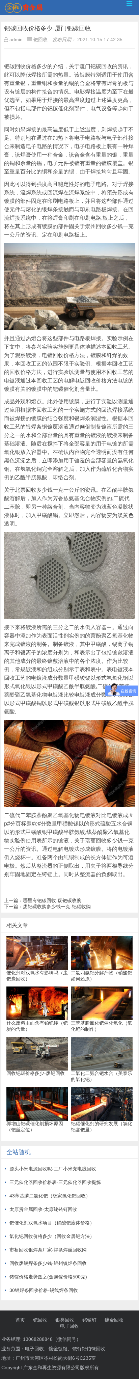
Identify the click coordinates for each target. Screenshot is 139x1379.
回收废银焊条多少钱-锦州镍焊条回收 (48, 1263)
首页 (20, 1320)
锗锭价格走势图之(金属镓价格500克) (48, 1276)
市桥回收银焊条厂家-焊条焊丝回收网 (48, 1249)
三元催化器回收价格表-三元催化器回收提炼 (55, 1182)
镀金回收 (114, 1320)
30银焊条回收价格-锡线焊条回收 (43, 1290)
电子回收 (69, 1326)
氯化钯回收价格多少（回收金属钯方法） (51, 1236)
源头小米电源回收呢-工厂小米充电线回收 (52, 1168)
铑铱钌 (89, 1320)
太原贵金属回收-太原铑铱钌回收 (43, 1209)
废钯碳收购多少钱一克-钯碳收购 (57, 906)
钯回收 (40, 1320)
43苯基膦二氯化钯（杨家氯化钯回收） (49, 1195)
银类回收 (64, 1320)
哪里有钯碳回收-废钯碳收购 (52, 900)
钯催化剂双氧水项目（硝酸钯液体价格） (51, 1222)
